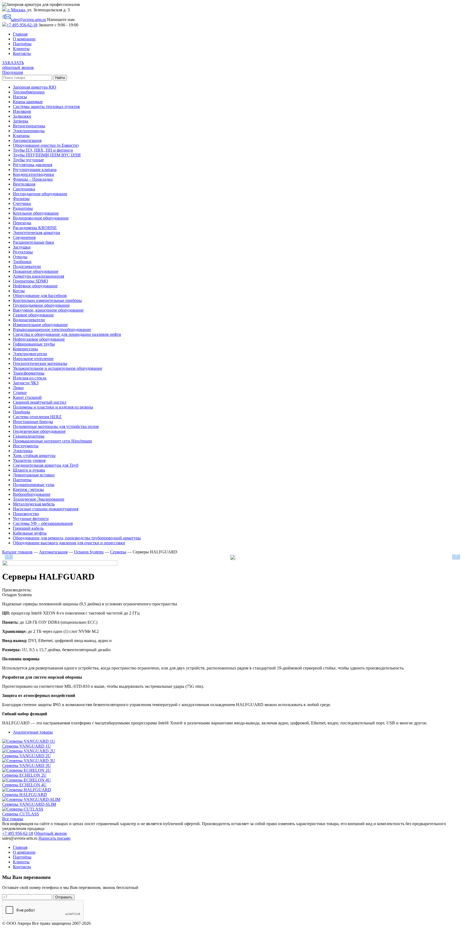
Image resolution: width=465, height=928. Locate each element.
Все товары (12, 819)
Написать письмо (54, 838)
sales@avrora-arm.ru (28, 19)
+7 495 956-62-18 (21, 25)
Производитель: (16, 590)
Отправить (63, 897)
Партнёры (22, 43)
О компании (24, 39)
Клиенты (21, 48)
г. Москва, (16, 10)
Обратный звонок (50, 833)
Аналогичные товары (33, 732)
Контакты (22, 53)
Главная (20, 34)
